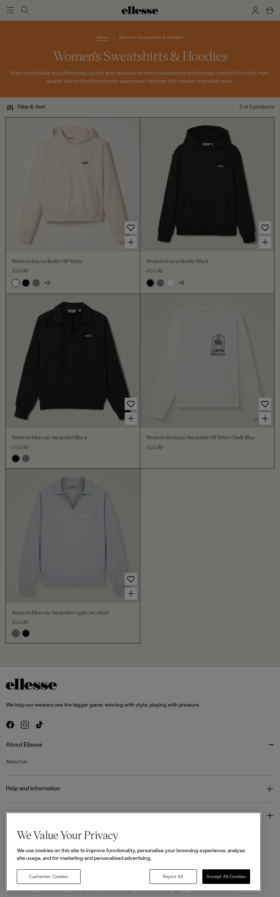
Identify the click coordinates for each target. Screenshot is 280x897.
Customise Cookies (48, 876)
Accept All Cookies (226, 876)
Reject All (173, 876)
